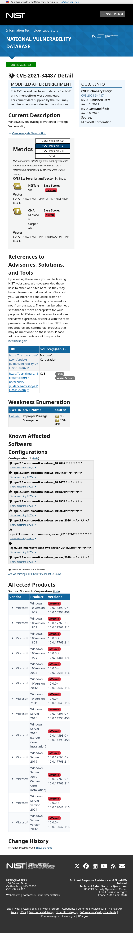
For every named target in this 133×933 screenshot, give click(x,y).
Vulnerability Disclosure (92, 908)
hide (35, 458)
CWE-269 (14, 416)
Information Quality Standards (98, 912)
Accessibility (30, 908)
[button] (112, 14)
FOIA (23, 912)
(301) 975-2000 (15, 889)
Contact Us (29, 895)
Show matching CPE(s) (22, 467)
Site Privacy (13, 908)
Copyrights (68, 908)
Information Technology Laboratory (32, 30)
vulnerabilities (21, 64)
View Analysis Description (29, 133)
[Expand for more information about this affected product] (12, 607)
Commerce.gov (50, 916)
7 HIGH (50, 215)
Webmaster (13, 895)
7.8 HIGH (51, 190)
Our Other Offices (49, 895)
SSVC (52, 156)
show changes (44, 847)
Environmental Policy (41, 912)
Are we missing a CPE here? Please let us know (34, 574)
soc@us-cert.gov (117, 892)
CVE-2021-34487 (92, 95)
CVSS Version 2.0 (53, 151)
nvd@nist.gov (17, 341)
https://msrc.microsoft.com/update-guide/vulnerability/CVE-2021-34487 (23, 361)
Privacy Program (49, 908)
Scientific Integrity (67, 912)
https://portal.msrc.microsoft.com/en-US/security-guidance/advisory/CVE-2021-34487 (23, 382)
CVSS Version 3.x (52, 146)
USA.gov (83, 916)
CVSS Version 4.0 (53, 141)
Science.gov (68, 916)
